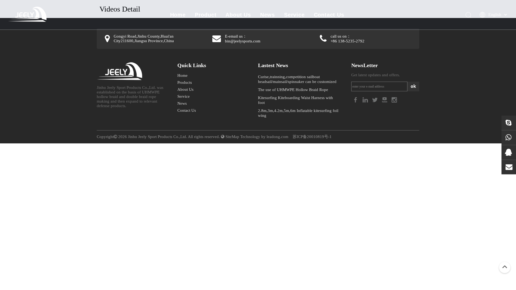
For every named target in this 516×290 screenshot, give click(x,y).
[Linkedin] (366, 99)
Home (178, 15)
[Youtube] (385, 99)
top (505, 267)
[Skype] (509, 122)
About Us (238, 15)
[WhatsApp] (509, 137)
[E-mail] (509, 167)
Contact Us (329, 15)
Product (206, 15)
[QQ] (509, 152)
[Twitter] (375, 99)
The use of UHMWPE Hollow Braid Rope (293, 90)
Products (184, 82)
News (267, 15)
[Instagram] (394, 99)
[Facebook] (356, 99)
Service (294, 15)
